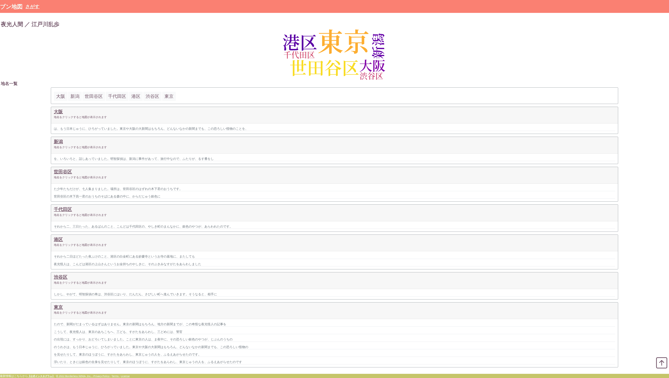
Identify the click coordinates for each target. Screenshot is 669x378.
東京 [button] (169, 96)
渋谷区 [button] (152, 96)
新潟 (58, 141)
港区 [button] (135, 96)
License (125, 376)
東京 (58, 307)
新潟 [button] (74, 96)
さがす (32, 6)
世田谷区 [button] (94, 96)
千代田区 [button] (117, 96)
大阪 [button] (60, 96)
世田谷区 (63, 172)
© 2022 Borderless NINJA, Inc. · (74, 376)
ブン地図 (11, 6)
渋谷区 (60, 277)
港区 (58, 239)
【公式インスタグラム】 (41, 376)
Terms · (116, 376)
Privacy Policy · (102, 376)
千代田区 (63, 209)
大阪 (58, 111)
